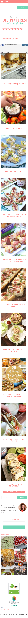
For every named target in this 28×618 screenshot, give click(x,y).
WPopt (14, 615)
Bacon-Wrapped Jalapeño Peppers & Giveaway (14, 260)
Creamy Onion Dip (14, 128)
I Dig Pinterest (14, 21)
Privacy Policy (5, 609)
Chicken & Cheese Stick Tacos (14, 440)
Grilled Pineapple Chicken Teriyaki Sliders (14, 84)
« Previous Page (9, 491)
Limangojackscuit (14, 171)
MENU (6, 2)
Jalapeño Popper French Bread (14, 305)
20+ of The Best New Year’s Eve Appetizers (14, 395)
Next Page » (20, 491)
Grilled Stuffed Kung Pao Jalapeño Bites (14, 215)
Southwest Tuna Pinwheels (14, 485)
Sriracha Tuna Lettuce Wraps (14, 350)
